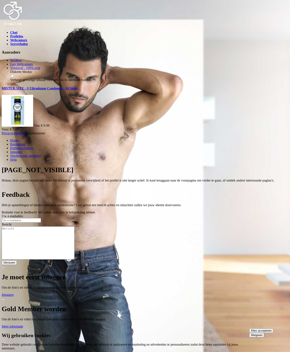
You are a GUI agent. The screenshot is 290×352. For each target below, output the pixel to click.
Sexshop (16, 60)
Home (14, 140)
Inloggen (16, 152)
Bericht (6, 224)
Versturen (9, 262)
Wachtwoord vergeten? (25, 156)
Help (13, 159)
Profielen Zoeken (21, 148)
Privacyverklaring (13, 133)
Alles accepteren (261, 330)
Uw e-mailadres (12, 216)
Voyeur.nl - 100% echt (25, 68)
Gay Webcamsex (21, 64)
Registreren (17, 144)
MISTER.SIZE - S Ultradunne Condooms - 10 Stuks (40, 88)
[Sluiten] (3, 185)
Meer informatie (12, 326)
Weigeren (256, 335)
